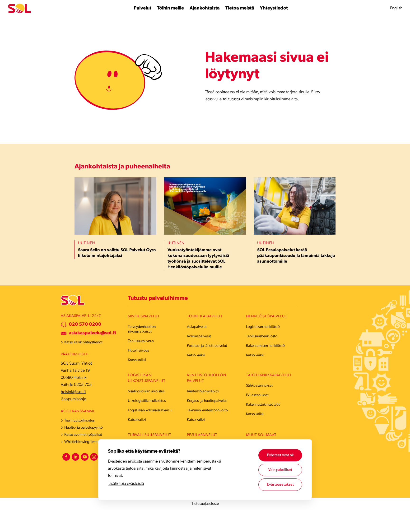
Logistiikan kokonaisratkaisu (149, 410)
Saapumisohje (73, 399)
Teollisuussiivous (141, 341)
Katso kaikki (137, 360)
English (396, 8)
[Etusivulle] (19, 8)
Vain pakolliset (280, 470)
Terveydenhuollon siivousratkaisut (142, 329)
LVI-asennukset (257, 395)
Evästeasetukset (280, 485)
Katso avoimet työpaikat (83, 435)
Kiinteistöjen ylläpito (203, 391)
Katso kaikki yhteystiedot (83, 342)
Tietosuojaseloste (205, 504)
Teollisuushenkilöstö (261, 336)
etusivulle (213, 99)
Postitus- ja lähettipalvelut (207, 346)
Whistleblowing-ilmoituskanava (89, 442)
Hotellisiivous (138, 350)
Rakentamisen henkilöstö (265, 346)
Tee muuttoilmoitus (79, 420)
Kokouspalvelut (199, 336)
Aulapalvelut (197, 327)
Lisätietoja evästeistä (126, 484)
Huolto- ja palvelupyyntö (83, 428)
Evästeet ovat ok (280, 455)
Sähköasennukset (259, 386)
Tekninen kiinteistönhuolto (207, 410)
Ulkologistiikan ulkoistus (147, 401)
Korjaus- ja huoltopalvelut (207, 401)
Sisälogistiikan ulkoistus (146, 391)
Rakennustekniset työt (263, 405)
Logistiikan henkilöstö (263, 327)
